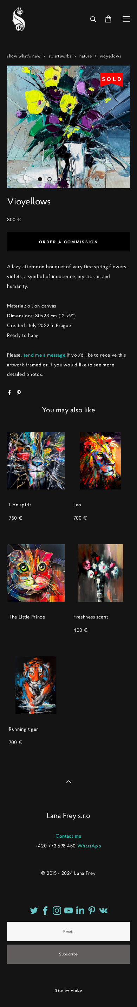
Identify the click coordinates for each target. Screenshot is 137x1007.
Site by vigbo (68, 990)
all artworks (59, 56)
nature (85, 56)
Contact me (68, 836)
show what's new (23, 56)
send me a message (45, 355)
